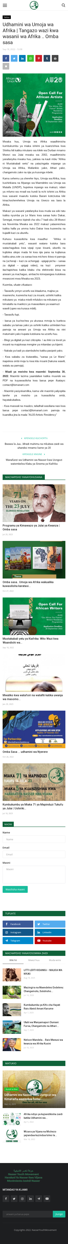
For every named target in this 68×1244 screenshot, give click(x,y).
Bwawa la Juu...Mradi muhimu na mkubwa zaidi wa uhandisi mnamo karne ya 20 (34, 445)
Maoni (8, 824)
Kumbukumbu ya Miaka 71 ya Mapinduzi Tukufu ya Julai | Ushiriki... (33, 806)
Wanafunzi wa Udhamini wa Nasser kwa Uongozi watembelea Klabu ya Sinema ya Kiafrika (34, 461)
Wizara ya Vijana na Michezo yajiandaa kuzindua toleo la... (40, 1133)
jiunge (59, 1214)
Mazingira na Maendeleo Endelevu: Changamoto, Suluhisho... (44, 989)
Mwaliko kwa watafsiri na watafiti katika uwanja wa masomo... (33, 697)
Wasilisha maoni (15, 889)
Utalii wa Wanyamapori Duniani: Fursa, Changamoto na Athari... (41, 1024)
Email (6, 847)
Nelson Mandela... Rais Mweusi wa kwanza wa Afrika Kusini (43, 1041)
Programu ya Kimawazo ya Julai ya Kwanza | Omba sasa (31, 527)
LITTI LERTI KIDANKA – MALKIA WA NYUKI (43, 972)
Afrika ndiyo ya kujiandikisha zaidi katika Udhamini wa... (43, 1116)
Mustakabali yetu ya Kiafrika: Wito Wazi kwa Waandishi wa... (30, 640)
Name (6, 832)
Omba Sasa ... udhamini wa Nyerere (25, 751)
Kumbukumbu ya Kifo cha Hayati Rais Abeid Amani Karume (42, 1006)
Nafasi (7, 17)
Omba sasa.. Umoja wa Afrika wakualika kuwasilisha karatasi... (28, 584)
